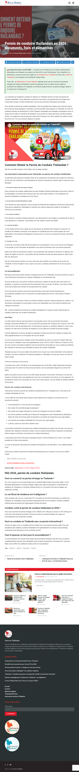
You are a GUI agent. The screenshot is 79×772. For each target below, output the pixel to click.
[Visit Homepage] (13, 3)
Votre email (9, 706)
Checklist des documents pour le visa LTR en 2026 (20, 664)
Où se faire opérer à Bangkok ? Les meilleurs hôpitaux (22, 671)
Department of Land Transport (27, 82)
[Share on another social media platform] (72, 62)
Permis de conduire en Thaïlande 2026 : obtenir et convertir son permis (19, 598)
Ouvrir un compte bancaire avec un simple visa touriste (53, 574)
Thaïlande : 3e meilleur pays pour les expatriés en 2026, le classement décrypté (30, 674)
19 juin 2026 (17, 603)
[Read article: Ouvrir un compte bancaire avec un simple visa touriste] (18, 582)
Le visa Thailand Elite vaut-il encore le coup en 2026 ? (21, 681)
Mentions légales (10, 691)
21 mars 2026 (41, 604)
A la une (15, 53)
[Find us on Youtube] (10, 765)
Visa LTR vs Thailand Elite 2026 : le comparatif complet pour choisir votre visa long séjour (68, 599)
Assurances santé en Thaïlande (15, 696)
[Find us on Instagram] (7, 765)
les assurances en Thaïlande (46, 75)
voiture (33, 548)
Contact (7, 689)
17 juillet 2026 (50, 576)
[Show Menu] (73, 3)
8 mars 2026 (17, 615)
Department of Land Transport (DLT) (27, 468)
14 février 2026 (42, 615)
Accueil (7, 686)
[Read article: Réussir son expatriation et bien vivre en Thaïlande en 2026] (9, 610)
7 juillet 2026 (66, 604)
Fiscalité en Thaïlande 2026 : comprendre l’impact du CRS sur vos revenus (44, 611)
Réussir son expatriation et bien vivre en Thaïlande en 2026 (19, 611)
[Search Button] (69, 3)
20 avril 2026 (8, 53)
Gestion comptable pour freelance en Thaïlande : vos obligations (25, 677)
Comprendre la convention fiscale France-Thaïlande (21, 661)
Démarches (22, 53)
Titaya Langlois (40, 576)
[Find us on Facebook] (5, 765)
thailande (26, 548)
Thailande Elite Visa (11, 694)
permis (19, 548)
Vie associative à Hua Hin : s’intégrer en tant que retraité (22, 667)
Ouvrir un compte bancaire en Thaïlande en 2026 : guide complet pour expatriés (44, 599)
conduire (12, 548)
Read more (41, 585)
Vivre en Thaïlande (17, 769)
